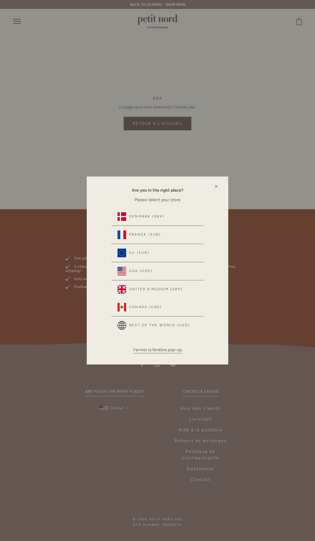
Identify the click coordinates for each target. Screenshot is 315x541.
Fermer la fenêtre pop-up (157, 349)
